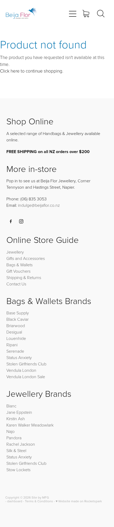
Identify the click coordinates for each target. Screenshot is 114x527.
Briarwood (15, 325)
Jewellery (15, 252)
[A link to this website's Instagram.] (21, 221)
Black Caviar (17, 319)
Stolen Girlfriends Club (26, 364)
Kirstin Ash (15, 418)
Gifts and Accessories (25, 258)
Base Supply (17, 313)
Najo (10, 431)
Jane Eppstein (19, 412)
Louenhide (16, 338)
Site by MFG (40, 497)
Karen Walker (18, 425)
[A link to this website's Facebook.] (10, 221)
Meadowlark (42, 425)
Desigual (14, 332)
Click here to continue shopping (31, 71)
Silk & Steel (16, 450)
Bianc (11, 406)
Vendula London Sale (25, 377)
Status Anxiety (19, 357)
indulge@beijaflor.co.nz (39, 205)
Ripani (11, 345)
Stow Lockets (18, 470)
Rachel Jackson (20, 444)
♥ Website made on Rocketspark (79, 501)
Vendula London (21, 370)
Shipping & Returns (23, 277)
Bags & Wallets (19, 265)
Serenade (15, 351)
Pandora (13, 438)
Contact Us (16, 284)
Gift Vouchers (18, 271)
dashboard (14, 501)
